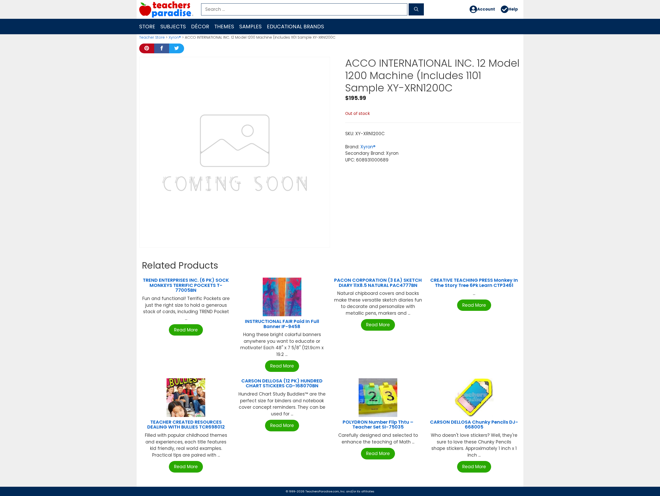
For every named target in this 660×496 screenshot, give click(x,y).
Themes (224, 26)
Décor (200, 26)
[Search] (416, 9)
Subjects (173, 26)
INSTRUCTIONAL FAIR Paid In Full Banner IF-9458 (282, 324)
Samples (250, 26)
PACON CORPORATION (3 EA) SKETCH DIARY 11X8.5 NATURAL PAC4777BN (378, 282)
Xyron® (175, 37)
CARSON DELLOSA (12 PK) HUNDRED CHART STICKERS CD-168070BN (282, 383)
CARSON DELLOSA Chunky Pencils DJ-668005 (474, 424)
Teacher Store (152, 37)
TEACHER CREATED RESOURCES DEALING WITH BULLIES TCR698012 (186, 424)
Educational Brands (295, 26)
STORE (147, 26)
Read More (186, 330)
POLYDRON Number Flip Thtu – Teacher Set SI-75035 (378, 424)
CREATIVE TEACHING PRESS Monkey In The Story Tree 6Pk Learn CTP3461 (474, 282)
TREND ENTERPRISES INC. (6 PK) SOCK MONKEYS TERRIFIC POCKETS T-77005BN (186, 285)
